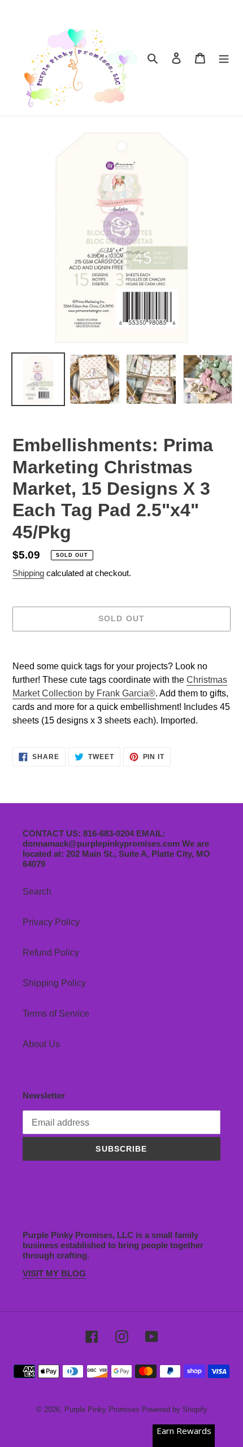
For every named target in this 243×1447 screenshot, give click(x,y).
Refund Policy (51, 952)
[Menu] (224, 58)
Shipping (28, 573)
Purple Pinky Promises (103, 1409)
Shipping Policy (54, 983)
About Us (41, 1044)
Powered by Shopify (174, 1409)
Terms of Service (56, 1013)
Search (37, 891)
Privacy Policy (51, 922)
